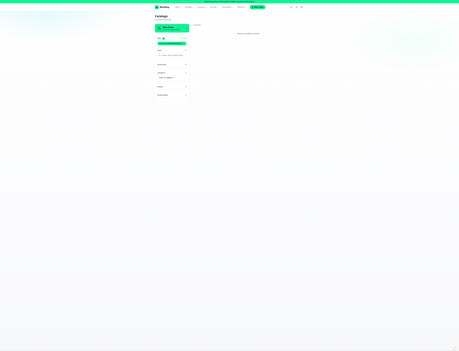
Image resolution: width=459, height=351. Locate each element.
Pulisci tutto (183, 38)
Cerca (159, 50)
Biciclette (188, 7)
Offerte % (241, 7)
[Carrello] (301, 7)
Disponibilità (162, 95)
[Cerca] (291, 7)
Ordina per (161, 64)
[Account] (296, 7)
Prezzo (160, 87)
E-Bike (177, 7)
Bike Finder (259, 7)
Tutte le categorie (166, 77)
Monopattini (227, 7)
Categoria (161, 73)
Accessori (201, 7)
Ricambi (213, 7)
